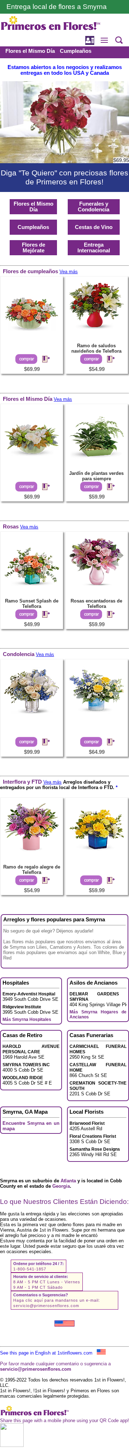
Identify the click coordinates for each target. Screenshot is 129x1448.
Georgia (61, 1186)
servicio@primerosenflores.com (46, 1305)
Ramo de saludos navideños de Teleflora (96, 348)
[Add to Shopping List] (43, 359)
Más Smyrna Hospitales (27, 1019)
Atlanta (68, 1180)
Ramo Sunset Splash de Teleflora (31, 603)
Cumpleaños (75, 51)
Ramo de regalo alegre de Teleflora (31, 869)
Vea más (68, 271)
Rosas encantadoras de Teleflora (96, 603)
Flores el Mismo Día (30, 51)
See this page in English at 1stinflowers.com (48, 1353)
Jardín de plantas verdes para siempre (96, 476)
